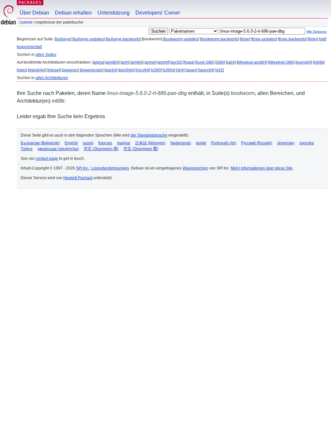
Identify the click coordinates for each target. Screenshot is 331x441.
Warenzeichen (195, 168)
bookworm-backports (219, 39)
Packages (30, 2)
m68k (319, 62)
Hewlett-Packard (77, 178)
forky (313, 39)
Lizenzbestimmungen (110, 168)
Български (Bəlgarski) (40, 143)
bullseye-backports (123, 39)
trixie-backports (292, 39)
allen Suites (46, 54)
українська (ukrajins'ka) (58, 149)
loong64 (303, 62)
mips (22, 70)
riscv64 (142, 70)
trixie (245, 39)
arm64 (137, 62)
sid (322, 39)
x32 (219, 70)
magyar (123, 143)
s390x (169, 70)
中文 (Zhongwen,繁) (140, 149)
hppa (188, 62)
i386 (220, 62)
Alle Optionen (316, 31)
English (71, 143)
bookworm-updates (181, 39)
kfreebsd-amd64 (252, 62)
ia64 (231, 62)
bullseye (63, 39)
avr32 (176, 62)
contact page (47, 158)
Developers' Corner (157, 12)
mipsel (54, 70)
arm (125, 62)
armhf (163, 62)
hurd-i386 (204, 62)
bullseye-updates (88, 39)
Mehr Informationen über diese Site (262, 168)
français (105, 143)
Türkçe (27, 149)
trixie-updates (264, 39)
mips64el (37, 70)
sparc (191, 70)
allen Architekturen (52, 78)
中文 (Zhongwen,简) (101, 149)
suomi (88, 143)
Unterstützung (114, 12)
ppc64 (110, 70)
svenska (306, 143)
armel (150, 62)
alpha (98, 62)
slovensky (285, 143)
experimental (29, 47)
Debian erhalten (73, 12)
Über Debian (34, 12)
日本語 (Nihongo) (150, 143)
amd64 (112, 62)
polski (201, 143)
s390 (156, 70)
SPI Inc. (82, 168)
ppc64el (126, 70)
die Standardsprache (149, 135)
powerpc (70, 70)
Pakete (27, 22)
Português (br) (223, 143)
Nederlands (180, 143)
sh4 (180, 70)
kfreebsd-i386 (281, 62)
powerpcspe (91, 70)
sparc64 (206, 70)
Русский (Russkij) (256, 143)
